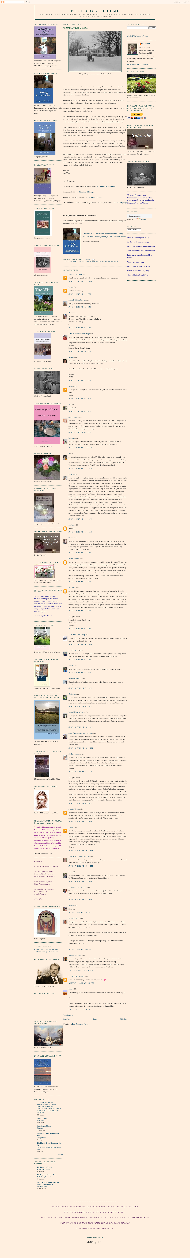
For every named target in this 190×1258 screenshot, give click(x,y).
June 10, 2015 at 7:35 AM (80, 688)
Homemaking (113, 262)
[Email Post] (93, 259)
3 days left (40, 1128)
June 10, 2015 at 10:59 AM (81, 727)
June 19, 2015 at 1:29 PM (80, 881)
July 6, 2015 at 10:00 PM (80, 949)
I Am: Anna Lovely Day (77, 634)
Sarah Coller (73, 417)
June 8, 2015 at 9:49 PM (80, 629)
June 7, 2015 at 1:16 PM (80, 294)
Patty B (71, 474)
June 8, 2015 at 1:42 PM (80, 553)
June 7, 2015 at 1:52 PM (80, 307)
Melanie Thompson (75, 274)
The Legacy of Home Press (46, 1174)
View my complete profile (138, 64)
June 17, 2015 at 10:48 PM (81, 850)
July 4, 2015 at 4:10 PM (80, 912)
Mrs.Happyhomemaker (76, 976)
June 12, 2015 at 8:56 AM (80, 803)
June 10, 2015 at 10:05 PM (81, 748)
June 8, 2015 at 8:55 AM (80, 432)
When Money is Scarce (44, 1169)
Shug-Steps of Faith (44, 1126)
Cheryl (71, 538)
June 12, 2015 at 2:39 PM (80, 821)
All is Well (40, 1120)
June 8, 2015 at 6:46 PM (80, 581)
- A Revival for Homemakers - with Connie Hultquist (48, 1183)
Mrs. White (145, 44)
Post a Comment (68, 1015)
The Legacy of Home (95, 11)
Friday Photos (41, 1138)
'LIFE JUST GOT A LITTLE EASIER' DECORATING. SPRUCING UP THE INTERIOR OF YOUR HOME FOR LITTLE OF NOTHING (49, 1108)
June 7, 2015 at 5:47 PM (80, 398)
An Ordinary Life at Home (75, 27)
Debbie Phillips (74, 558)
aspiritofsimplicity (75, 678)
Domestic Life (75, 262)
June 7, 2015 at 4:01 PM (80, 351)
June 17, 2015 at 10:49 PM (81, 866)
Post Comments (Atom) (80, 1024)
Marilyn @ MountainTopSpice (79, 856)
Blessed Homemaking (76, 712)
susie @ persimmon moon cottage (80, 733)
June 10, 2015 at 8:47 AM (80, 706)
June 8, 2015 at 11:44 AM (80, 468)
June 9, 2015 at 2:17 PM (80, 660)
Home (104, 262)
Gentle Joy (72, 694)
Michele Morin (74, 754)
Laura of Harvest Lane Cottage (79, 333)
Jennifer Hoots (74, 809)
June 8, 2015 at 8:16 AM (80, 411)
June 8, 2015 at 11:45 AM (80, 519)
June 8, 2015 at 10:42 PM (80, 644)
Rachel (71, 827)
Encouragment (88, 262)
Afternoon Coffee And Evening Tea (48, 1134)
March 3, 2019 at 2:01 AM (81, 970)
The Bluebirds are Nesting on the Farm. (49, 1144)
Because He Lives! (75, 955)
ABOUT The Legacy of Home (137, 36)
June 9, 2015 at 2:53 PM (80, 672)
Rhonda (71, 438)
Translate (144, 219)
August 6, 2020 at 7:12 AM (81, 983)
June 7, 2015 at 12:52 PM (80, 281)
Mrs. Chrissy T (74, 650)
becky (71, 386)
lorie (70, 287)
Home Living (42, 1118)
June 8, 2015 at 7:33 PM (80, 610)
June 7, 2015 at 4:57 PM (80, 380)
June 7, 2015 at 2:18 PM (80, 328)
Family (98, 262)
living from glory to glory (77, 887)
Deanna (71, 313)
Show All (60, 1155)
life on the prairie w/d (45, 1102)
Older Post (123, 1019)
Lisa (70, 872)
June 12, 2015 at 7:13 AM (80, 771)
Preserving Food (42, 1186)
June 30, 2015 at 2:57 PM (80, 899)
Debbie (71, 357)
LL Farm (71, 525)
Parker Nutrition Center (77, 300)
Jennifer (71, 665)
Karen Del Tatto (74, 918)
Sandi (71, 989)
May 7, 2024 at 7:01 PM (79, 1009)
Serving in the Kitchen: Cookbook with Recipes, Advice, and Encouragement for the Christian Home (104, 235)
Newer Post (66, 1019)
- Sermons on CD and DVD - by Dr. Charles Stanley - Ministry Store (46, 950)
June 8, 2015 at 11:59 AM (80, 532)
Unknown (72, 587)
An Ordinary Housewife (44, 1177)
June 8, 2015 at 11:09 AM (80, 447)
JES (70, 404)
